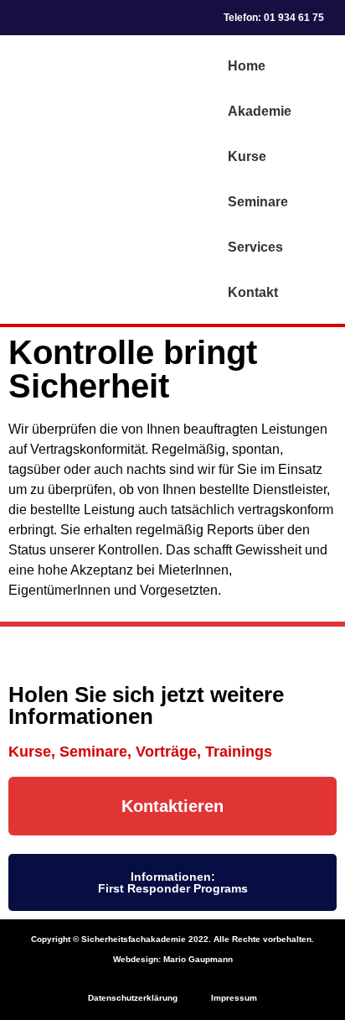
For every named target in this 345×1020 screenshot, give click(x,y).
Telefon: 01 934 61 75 (274, 17)
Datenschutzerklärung (133, 997)
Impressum (234, 997)
